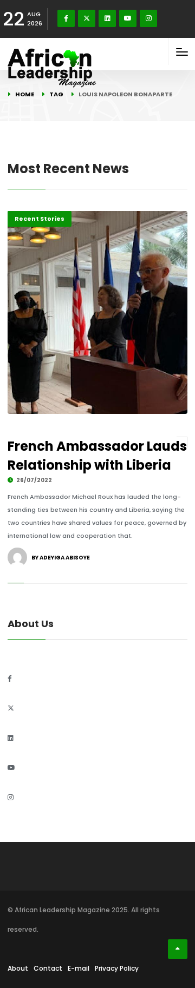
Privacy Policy (117, 968)
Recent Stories (39, 218)
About (18, 968)
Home (24, 94)
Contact (48, 968)
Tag (56, 94)
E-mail (78, 968)
